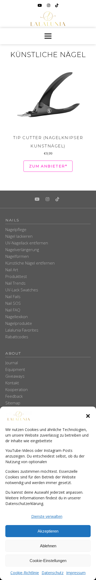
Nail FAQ (12, 310)
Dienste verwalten (46, 516)
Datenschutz (52, 572)
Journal (11, 362)
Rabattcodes (16, 336)
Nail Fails (13, 296)
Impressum (76, 572)
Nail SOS (13, 303)
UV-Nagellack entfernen (26, 243)
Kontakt (12, 382)
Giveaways (15, 376)
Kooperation (16, 389)
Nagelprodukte (18, 323)
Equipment (15, 369)
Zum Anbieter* (48, 166)
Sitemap (12, 403)
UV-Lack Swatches (21, 289)
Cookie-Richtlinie (24, 572)
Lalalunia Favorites (21, 330)
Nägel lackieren (19, 236)
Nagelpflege (15, 229)
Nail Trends (15, 283)
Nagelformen (17, 256)
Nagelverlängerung (22, 249)
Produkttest (16, 276)
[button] (88, 416)
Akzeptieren (48, 531)
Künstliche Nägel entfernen (30, 263)
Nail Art (11, 269)
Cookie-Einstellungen (48, 560)
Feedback (14, 396)
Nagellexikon (16, 316)
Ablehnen (48, 546)
